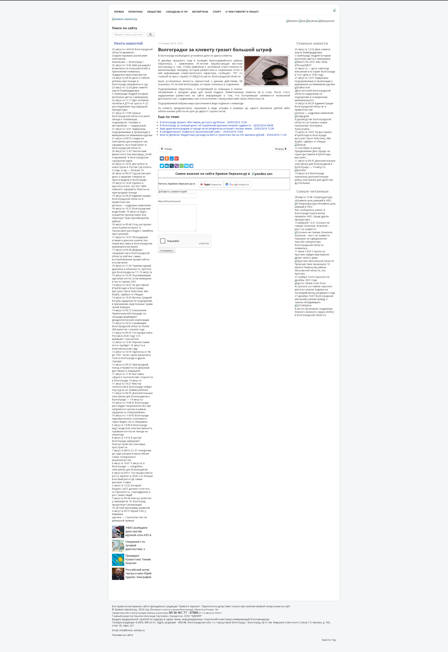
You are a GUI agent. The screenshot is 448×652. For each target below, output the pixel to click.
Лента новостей (128, 43)
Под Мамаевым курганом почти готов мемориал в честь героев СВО (131, 278)
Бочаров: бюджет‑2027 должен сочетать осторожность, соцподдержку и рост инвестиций (131, 490)
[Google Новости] (237, 184)
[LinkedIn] (167, 166)
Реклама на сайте (122, 635)
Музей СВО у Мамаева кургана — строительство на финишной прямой (129, 515)
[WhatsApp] (181, 166)
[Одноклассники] (167, 158)
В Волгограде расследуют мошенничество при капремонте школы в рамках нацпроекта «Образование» (131, 407)
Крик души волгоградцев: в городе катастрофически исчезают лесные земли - (217, 128)
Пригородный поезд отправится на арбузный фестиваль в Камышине (130, 367)
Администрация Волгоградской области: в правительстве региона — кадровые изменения (131, 200)
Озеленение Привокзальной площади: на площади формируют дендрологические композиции (130, 315)
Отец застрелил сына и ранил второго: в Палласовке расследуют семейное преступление (132, 229)
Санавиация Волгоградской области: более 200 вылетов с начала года (130, 326)
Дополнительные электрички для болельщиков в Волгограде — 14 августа (132, 396)
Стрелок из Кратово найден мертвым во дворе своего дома (312, 262)
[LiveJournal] (172, 166)
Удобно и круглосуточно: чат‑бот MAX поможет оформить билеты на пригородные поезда (130, 187)
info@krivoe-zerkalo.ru (132, 630)
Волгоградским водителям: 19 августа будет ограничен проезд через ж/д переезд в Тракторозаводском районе (131, 215)
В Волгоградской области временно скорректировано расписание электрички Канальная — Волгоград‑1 (132, 56)
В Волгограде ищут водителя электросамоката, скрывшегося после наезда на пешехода (132, 429)
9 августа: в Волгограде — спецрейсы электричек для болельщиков (130, 466)
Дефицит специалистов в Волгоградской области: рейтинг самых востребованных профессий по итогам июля (130, 256)
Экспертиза (200, 11)
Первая (119, 11)
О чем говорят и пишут (242, 11)
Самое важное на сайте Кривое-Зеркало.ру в (213, 173)
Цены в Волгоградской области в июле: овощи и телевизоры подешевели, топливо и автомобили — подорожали (131, 119)
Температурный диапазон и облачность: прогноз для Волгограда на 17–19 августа (132, 269)
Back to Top (329, 640)
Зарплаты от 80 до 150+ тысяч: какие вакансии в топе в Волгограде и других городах (131, 356)
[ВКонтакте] (162, 158)
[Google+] (176, 158)
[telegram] (191, 166)
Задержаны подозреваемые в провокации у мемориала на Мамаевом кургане (132, 132)
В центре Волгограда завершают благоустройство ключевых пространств (128, 442)
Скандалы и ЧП (176, 11)
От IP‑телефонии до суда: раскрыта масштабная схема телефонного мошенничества (131, 455)
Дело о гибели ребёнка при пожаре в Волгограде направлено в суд (130, 81)
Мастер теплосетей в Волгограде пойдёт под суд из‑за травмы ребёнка (132, 387)
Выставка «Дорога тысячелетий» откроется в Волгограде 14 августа (132, 377)
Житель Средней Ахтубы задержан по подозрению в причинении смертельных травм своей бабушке (132, 302)
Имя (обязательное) (169, 201)
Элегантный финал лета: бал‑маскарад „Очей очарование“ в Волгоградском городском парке (131, 155)
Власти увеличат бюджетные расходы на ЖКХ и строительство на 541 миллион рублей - (223, 134)
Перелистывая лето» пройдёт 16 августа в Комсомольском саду (130, 345)
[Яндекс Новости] (211, 184)
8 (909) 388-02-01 (146, 622)
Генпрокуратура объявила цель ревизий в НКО (313, 208)
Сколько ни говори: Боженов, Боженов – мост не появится (312, 235)
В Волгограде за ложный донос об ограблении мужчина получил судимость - (216, 125)
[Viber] (176, 166)
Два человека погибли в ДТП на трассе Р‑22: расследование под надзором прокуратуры (130, 104)
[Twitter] (162, 166)
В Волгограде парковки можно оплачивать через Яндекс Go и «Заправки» (130, 418)
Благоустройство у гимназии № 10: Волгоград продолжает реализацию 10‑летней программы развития (132, 502)
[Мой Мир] (172, 158)
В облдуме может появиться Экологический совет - (201, 131)
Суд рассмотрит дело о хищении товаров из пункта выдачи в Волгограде (131, 176)
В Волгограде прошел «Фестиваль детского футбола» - (203, 122)
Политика (135, 11)
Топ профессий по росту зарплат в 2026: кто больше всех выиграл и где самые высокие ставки (132, 477)
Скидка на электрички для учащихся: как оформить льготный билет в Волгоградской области (130, 143)
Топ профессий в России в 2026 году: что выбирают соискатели (132, 336)
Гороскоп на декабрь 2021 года (315, 284)
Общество (154, 11)
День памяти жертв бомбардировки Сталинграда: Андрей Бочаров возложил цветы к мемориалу (130, 92)
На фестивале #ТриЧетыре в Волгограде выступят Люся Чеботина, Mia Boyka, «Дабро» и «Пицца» (130, 289)
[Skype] (186, 166)
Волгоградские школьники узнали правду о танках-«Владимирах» (314, 305)
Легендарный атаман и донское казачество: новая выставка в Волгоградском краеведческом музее (132, 241)
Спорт (217, 11)
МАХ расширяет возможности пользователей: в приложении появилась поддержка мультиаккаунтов (131, 70)
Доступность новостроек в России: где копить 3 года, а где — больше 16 (132, 167)
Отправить (166, 250)
